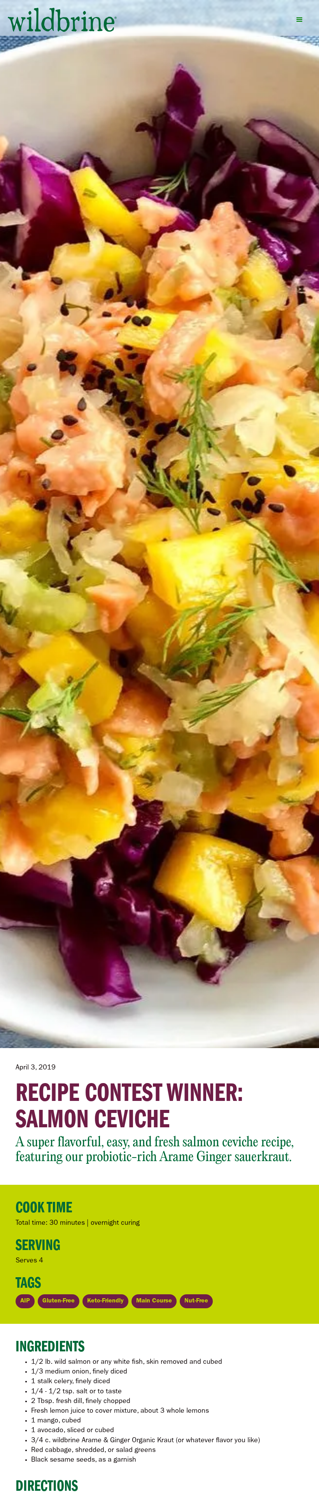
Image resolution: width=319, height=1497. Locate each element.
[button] (299, 19)
